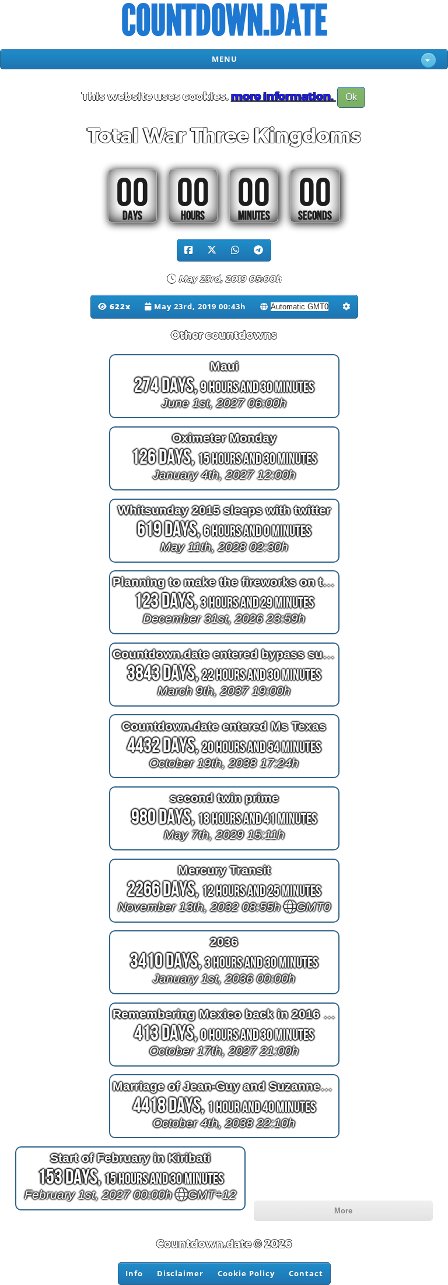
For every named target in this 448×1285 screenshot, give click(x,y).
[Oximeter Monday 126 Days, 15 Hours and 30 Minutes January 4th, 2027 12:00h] (224, 490)
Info (134, 1273)
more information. (283, 97)
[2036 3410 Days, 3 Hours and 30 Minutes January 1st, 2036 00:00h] (224, 994)
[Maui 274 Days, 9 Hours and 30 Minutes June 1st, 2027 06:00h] (224, 418)
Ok (351, 97)
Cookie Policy (246, 1273)
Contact (306, 1273)
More (343, 1210)
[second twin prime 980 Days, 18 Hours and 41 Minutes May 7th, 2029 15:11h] (224, 850)
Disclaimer (180, 1273)
